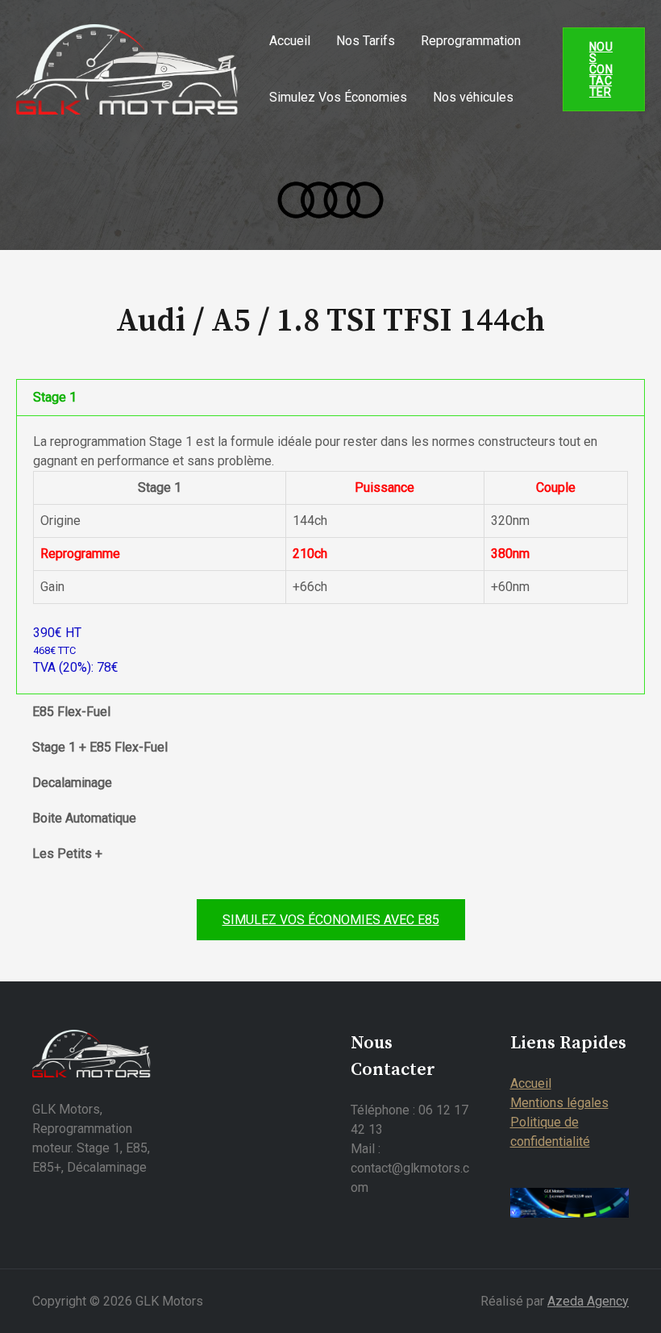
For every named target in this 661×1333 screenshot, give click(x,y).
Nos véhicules (473, 97)
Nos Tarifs (365, 40)
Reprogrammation (471, 40)
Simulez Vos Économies (338, 97)
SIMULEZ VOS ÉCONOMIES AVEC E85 (330, 919)
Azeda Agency (588, 1301)
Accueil (289, 40)
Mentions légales (559, 1102)
